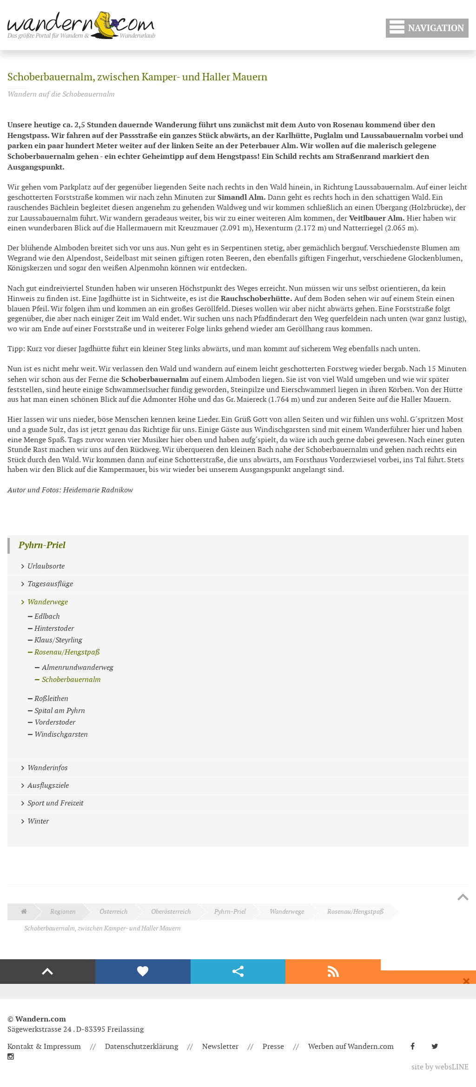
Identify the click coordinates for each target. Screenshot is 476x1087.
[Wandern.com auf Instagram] (14, 1057)
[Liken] (143, 971)
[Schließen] (466, 981)
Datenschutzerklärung (141, 1046)
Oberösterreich (171, 912)
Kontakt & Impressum (44, 1046)
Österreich (113, 912)
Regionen (63, 912)
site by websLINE (440, 1067)
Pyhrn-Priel (42, 545)
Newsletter (220, 1046)
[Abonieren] (333, 971)
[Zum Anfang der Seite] (463, 898)
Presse (273, 1046)
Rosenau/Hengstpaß (355, 912)
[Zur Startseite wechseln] (81, 25)
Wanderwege (287, 912)
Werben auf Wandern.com (351, 1046)
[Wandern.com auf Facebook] (416, 1046)
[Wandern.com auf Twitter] (438, 1046)
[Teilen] (238, 971)
